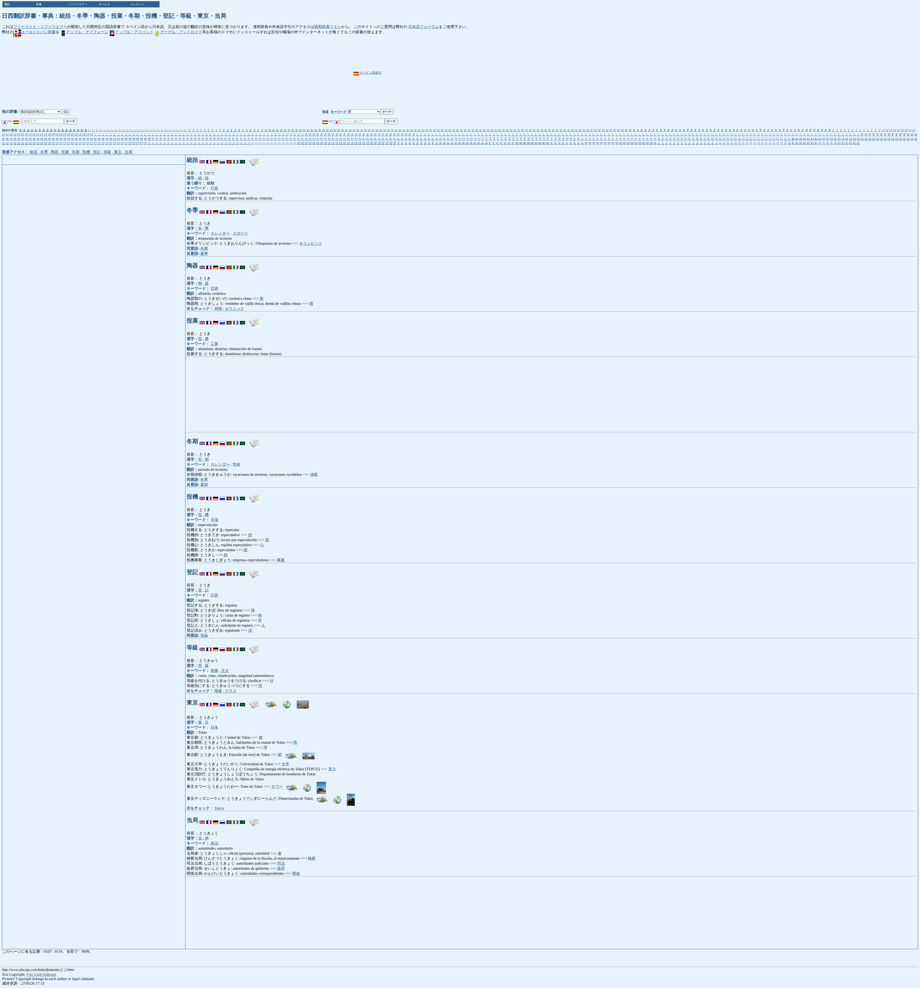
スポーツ (240, 233)
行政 (214, 188)
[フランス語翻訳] (209, 160)
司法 (281, 863)
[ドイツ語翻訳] (215, 160)
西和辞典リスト (327, 27)
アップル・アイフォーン (87, 32)
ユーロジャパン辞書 (38, 32)
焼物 (218, 309)
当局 (128, 152)
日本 (214, 727)
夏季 (204, 253)
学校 (236, 464)
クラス (230, 691)
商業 (214, 671)
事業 (281, 560)
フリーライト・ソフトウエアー (40, 27)
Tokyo (219, 808)
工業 (214, 344)
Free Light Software (41, 974)
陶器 (54, 152)
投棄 (65, 152)
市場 (214, 520)
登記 (97, 152)
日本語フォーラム (423, 27)
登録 (204, 635)
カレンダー (220, 233)
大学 (285, 764)
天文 (225, 671)
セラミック (234, 309)
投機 (86, 152)
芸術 (214, 288)
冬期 (76, 152)
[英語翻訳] (202, 160)
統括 (33, 152)
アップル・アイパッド (134, 32)
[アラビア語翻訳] (242, 160)
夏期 (204, 485)
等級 (107, 152)
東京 (118, 152)
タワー (277, 786)
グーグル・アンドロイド (181, 32)
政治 (214, 843)
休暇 (314, 474)
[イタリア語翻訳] (235, 160)
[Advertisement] (476, 73)
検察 (312, 858)
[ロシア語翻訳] (222, 160)
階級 (218, 691)
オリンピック (310, 243)
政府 (281, 868)
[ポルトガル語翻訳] (229, 160)
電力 (332, 769)
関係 (296, 873)
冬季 (44, 152)
